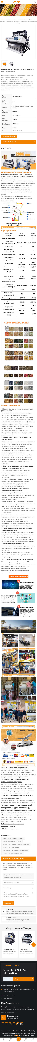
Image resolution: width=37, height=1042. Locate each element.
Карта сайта (20, 1033)
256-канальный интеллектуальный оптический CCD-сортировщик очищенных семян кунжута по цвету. (25, 950)
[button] (33, 944)
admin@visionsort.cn (9, 995)
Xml (29, 1033)
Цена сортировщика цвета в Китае (12, 841)
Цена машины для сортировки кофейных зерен (15, 850)
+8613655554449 (9, 998)
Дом (4, 19)
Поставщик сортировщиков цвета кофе (13, 838)
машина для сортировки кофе (11, 847)
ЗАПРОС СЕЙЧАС (8, 136)
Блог (25, 1033)
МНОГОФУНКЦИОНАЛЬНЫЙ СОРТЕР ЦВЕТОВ (20, 19)
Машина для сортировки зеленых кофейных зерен (16, 844)
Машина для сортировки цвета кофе (12, 853)
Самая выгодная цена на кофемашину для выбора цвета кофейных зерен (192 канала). (9, 950)
